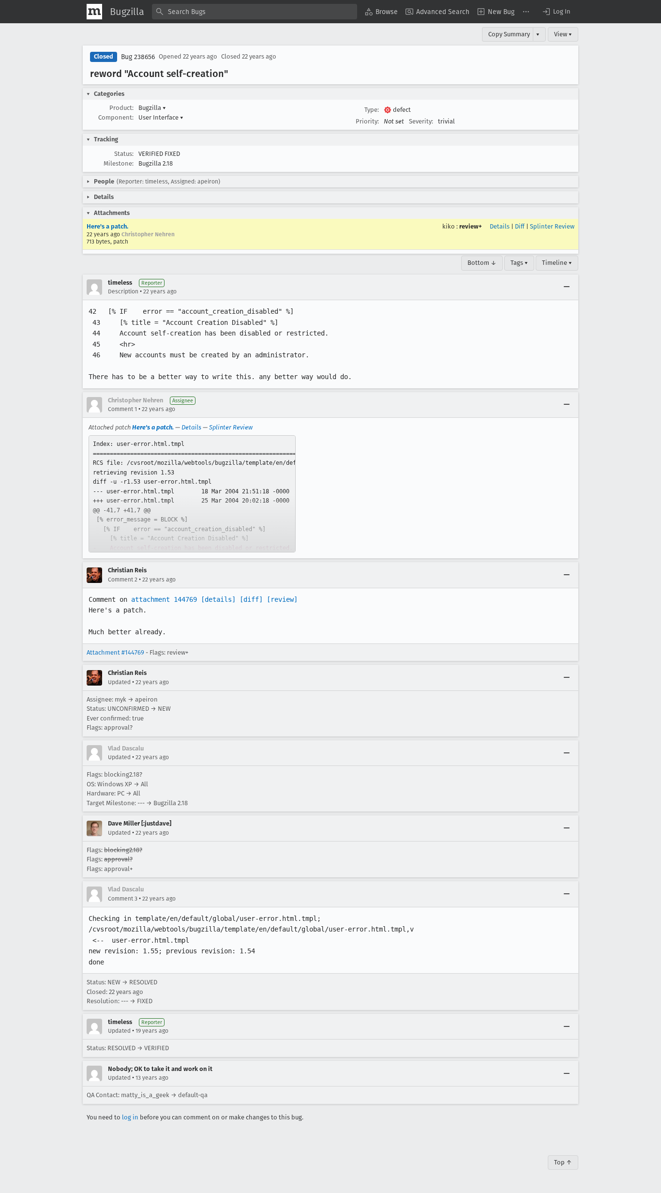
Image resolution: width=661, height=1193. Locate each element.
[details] (218, 599)
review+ (470, 226)
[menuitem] (381, 11)
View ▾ (563, 34)
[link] (192, 493)
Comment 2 (122, 579)
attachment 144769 (164, 599)
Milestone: (119, 163)
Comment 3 (122, 898)
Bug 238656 (138, 57)
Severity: (421, 121)
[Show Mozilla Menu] (94, 11)
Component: (116, 117)
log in (130, 1117)
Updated (119, 682)
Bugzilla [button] (152, 107)
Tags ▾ (519, 262)
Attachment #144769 (115, 652)
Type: (371, 109)
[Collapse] (566, 287)
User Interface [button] (160, 117)
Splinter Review (552, 226)
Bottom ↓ (481, 262)
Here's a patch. (107, 226)
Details (500, 226)
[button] (556, 11)
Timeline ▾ (557, 262)
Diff (520, 226)
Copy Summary (509, 34)
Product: (121, 107)
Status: (124, 153)
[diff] (251, 599)
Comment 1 (122, 409)
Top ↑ (563, 1162)
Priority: (367, 121)
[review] (282, 599)
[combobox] (254, 11)
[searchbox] (254, 11)
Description (123, 291)
